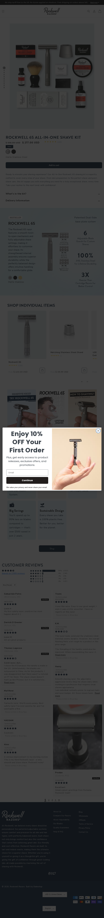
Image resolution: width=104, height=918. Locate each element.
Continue (27, 480)
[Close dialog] (98, 431)
